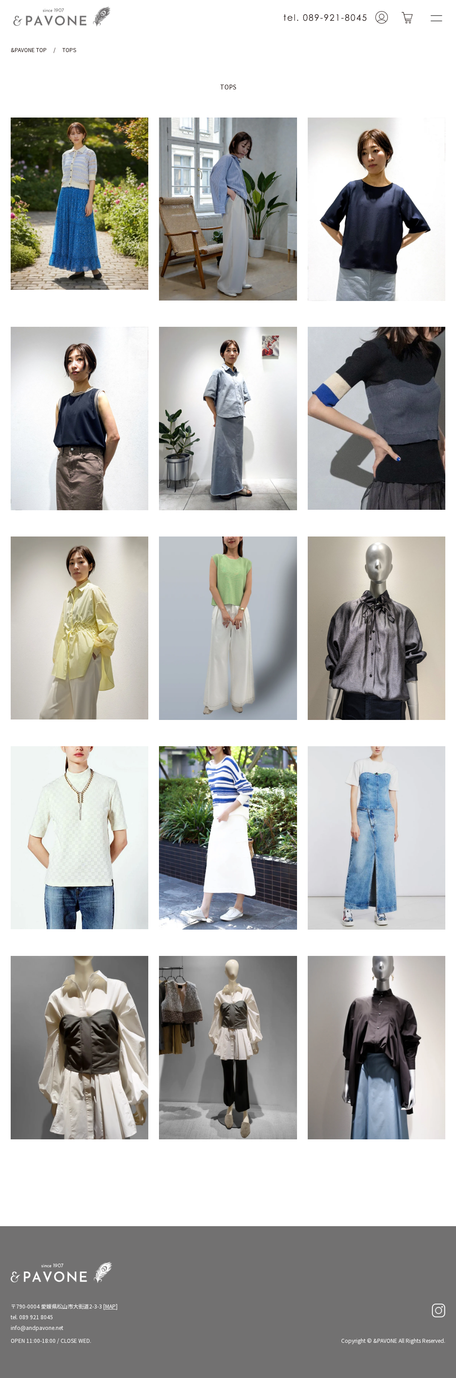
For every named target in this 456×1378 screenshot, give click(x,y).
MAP (110, 1306)
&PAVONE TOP (29, 49)
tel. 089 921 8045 (32, 1317)
